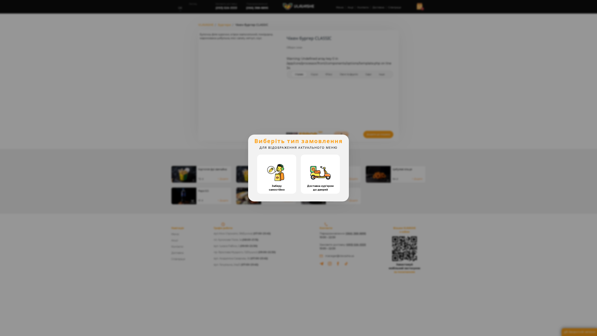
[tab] (276, 174)
